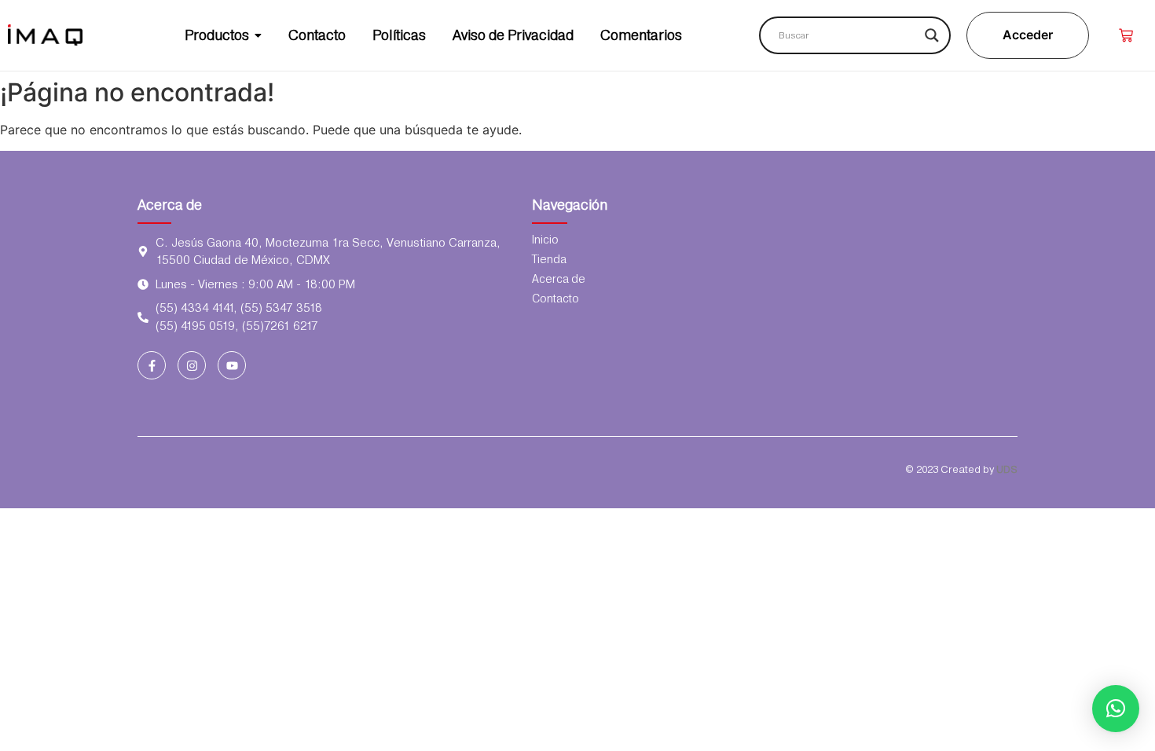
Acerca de (170, 204)
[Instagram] (192, 365)
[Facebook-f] (152, 365)
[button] (1115, 708)
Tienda (549, 259)
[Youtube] (232, 365)
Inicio (545, 239)
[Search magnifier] (932, 35)
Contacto (555, 298)
